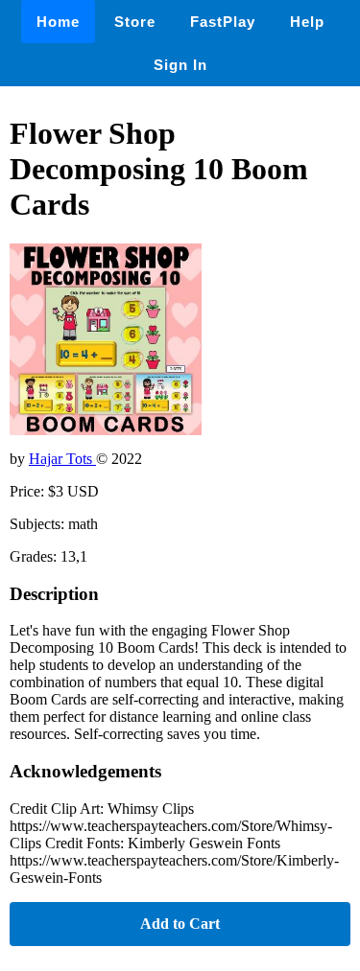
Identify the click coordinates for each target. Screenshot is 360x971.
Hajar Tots (62, 459)
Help (307, 21)
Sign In (180, 65)
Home (58, 21)
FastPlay (222, 21)
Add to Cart (180, 923)
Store (135, 21)
